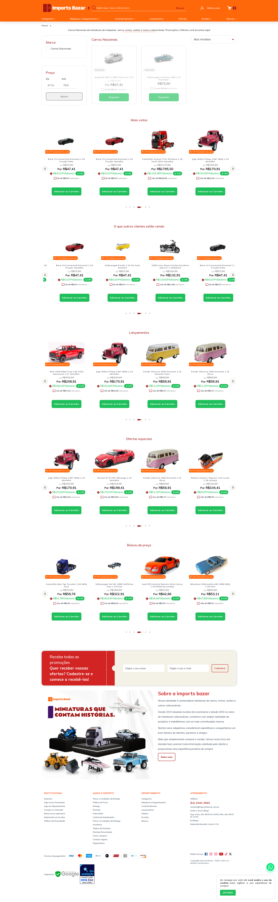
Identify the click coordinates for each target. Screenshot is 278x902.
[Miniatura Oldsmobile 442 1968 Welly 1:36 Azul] (162, 565)
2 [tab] (131, 208)
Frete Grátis (98, 813)
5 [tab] (142, 208)
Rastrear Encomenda (102, 832)
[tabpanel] (67, 167)
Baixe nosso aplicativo (54, 813)
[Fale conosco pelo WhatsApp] (270, 867)
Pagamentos (99, 843)
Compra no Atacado (53, 810)
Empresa (48, 799)
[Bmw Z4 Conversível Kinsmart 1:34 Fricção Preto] (210, 247)
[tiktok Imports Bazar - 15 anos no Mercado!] (226, 854)
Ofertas (183, 18)
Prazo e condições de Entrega (106, 799)
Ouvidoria (97, 824)
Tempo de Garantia (102, 828)
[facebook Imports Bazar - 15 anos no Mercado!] (206, 854)
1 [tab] (127, 208)
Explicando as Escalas (54, 817)
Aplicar (64, 96)
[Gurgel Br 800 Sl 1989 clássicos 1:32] (114, 58)
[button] (44, 168)
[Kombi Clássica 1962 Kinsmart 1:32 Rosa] (162, 353)
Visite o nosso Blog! (199, 810)
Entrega (96, 806)
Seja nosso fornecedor (54, 802)
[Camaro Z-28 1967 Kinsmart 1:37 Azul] (210, 459)
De (47, 78)
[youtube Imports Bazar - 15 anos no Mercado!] (221, 854)
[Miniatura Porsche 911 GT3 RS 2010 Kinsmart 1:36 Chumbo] (210, 565)
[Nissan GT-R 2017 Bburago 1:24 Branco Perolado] (210, 353)
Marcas (231, 18)
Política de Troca (100, 802)
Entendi (228, 892)
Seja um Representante (54, 806)
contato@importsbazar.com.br (204, 807)
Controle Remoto (124, 18)
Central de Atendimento (103, 817)
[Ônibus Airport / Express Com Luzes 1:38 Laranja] (162, 459)
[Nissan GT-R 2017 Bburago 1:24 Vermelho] (66, 459)
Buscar (180, 8)
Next (234, 169)
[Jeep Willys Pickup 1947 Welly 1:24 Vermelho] (162, 140)
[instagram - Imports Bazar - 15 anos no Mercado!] (215, 854)
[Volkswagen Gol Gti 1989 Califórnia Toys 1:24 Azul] (66, 565)
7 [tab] (150, 208)
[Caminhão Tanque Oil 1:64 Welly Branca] (210, 140)
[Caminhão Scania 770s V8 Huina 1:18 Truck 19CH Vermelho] (114, 140)
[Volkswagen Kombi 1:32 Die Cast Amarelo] (114, 247)
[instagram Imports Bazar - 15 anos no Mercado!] (211, 854)
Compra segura (100, 839)
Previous (43, 169)
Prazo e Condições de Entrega (106, 821)
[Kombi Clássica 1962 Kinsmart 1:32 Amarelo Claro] (114, 353)
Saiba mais (167, 757)
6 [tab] (146, 208)
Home (45, 25)
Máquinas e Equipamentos (84, 18)
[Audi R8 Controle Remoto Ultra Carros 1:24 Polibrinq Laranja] (114, 565)
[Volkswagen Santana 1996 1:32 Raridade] (164, 58)
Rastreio (97, 810)
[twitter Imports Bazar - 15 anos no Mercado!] (230, 854)
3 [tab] (135, 208)
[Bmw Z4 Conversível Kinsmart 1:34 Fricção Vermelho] (66, 140)
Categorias (48, 18)
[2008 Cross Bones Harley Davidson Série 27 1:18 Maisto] (162, 247)
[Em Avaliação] (87, 874)
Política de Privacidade (54, 821)
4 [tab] (139, 208)
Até (64, 78)
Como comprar (100, 835)
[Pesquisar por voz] (89, 8)
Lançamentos (157, 18)
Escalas (206, 18)
